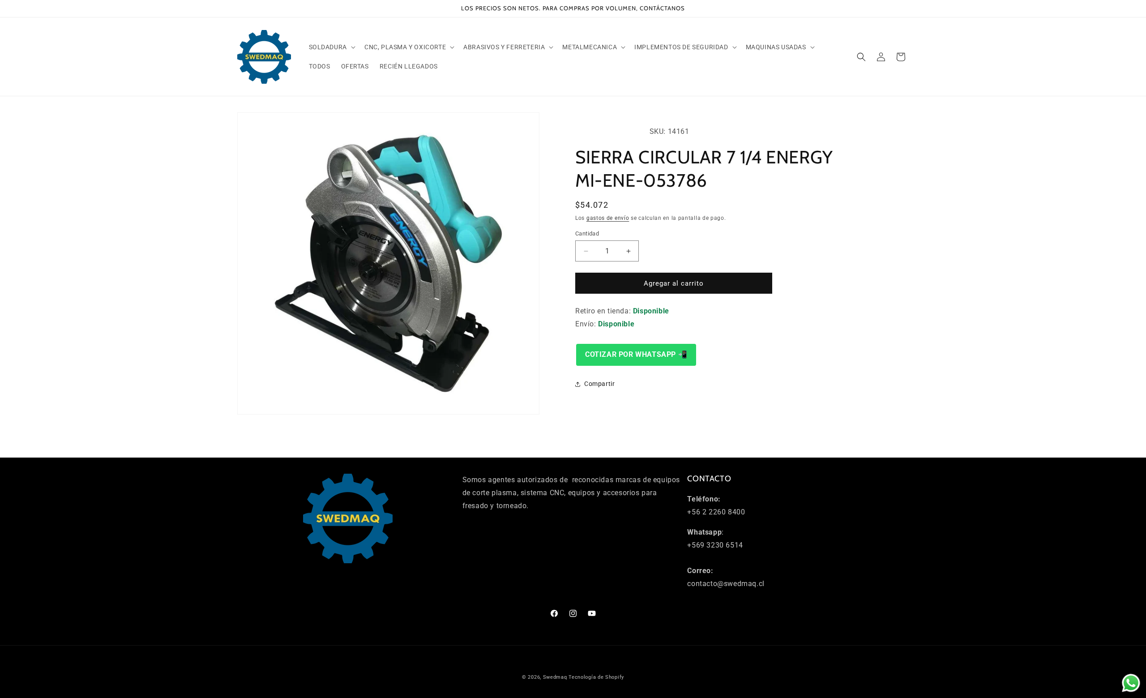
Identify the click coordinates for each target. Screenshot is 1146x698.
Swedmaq (555, 677)
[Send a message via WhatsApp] (1131, 683)
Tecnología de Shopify (596, 677)
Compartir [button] (599, 383)
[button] (331, 47)
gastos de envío (607, 218)
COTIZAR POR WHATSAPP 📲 (636, 354)
